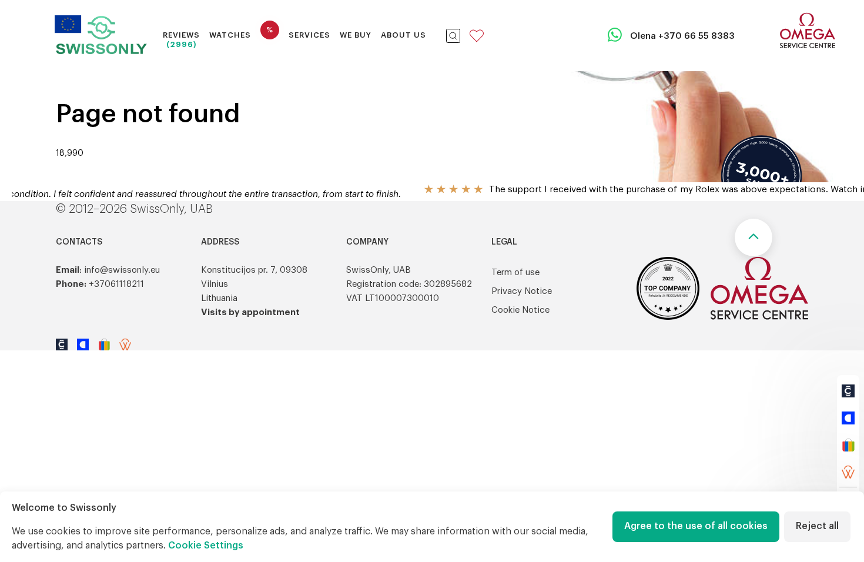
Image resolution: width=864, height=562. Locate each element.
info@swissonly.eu (122, 270)
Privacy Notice (521, 291)
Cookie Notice (520, 310)
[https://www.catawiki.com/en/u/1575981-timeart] (848, 418)
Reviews (181, 35)
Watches (230, 35)
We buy (355, 35)
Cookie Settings (205, 545)
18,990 (69, 153)
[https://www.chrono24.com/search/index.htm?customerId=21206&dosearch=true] (848, 391)
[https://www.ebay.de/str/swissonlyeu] (848, 445)
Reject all (817, 526)
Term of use (515, 272)
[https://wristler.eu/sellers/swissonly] (848, 472)
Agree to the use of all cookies (696, 526)
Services (309, 35)
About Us (403, 35)
